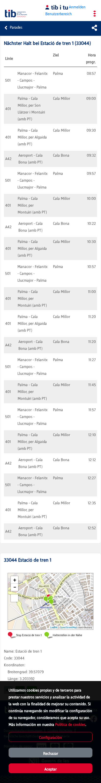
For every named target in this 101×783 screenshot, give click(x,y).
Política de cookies (70, 724)
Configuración (50, 737)
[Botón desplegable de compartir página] (94, 28)
